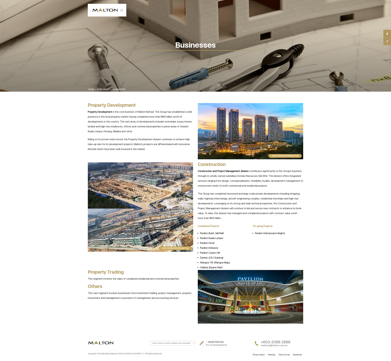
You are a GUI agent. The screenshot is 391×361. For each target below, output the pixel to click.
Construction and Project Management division (223, 171)
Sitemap (271, 355)
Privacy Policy (259, 355)
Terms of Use (284, 355)
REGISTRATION (216, 342)
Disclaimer (297, 355)
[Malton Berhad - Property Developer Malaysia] (101, 342)
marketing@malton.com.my (274, 345)
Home (91, 89)
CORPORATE (103, 89)
